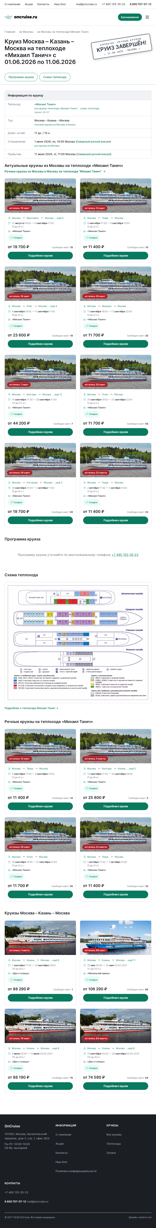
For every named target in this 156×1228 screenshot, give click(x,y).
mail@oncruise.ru (86, 4)
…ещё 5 (131, 768)
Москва (16, 218)
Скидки (18, 237)
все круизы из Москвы (47, 145)
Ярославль (33, 218)
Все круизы (114, 1134)
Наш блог (60, 4)
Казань (122, 768)
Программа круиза (21, 77)
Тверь (105, 218)
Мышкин (106, 306)
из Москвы (26, 31)
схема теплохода (89, 108)
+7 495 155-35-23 (113, 4)
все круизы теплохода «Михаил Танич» (56, 108)
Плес (29, 306)
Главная (10, 31)
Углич (105, 394)
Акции (29, 4)
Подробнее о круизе (40, 255)
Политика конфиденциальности (76, 1171)
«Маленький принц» (98, 973)
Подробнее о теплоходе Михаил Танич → (31, 708)
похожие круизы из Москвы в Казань (55, 124)
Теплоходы (114, 1143)
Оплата (111, 1152)
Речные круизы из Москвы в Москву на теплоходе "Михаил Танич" (53, 171)
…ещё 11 (130, 960)
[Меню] (147, 17)
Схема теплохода (54, 77)
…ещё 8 (55, 960)
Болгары (31, 394)
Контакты (43, 4)
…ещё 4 (53, 306)
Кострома (32, 482)
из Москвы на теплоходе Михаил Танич (63, 31)
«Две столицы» (20, 973)
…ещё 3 (59, 218)
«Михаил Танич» (45, 104)
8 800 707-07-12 (140, 4)
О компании (12, 4)
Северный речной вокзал (93, 141)
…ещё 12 (57, 394)
